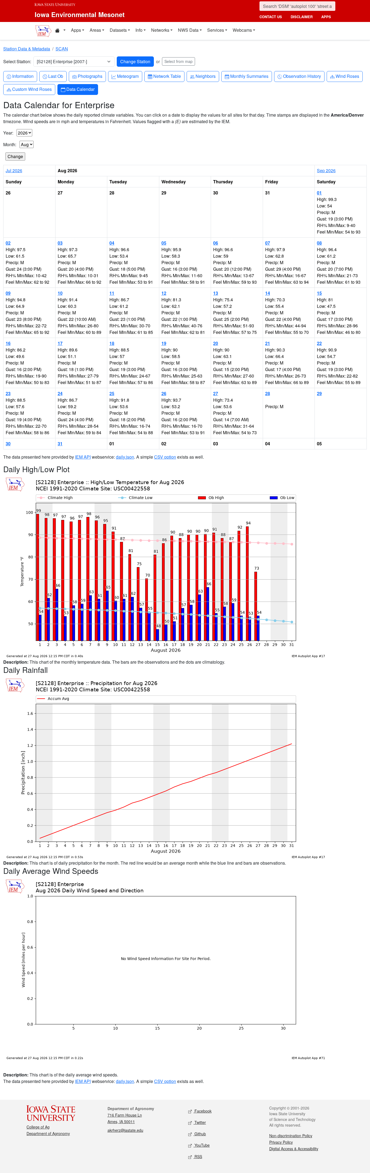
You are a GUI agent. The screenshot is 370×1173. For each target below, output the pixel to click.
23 (8, 393)
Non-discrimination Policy (290, 1135)
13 (215, 293)
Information (23, 76)
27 (215, 393)
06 (215, 243)
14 (267, 293)
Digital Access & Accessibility (293, 1148)
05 (163, 243)
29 (319, 393)
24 (60, 393)
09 (8, 293)
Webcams (242, 30)
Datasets (118, 30)
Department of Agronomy (48, 1133)
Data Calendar (80, 89)
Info (138, 30)
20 (215, 343)
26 (163, 393)
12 (163, 293)
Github (199, 1133)
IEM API (83, 457)
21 (267, 343)
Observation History (302, 76)
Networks (160, 30)
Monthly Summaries (249, 76)
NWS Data (188, 30)
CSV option (165, 457)
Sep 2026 (326, 170)
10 (60, 293)
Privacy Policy (281, 1142)
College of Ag (38, 1127)
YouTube (201, 1145)
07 (267, 243)
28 (267, 393)
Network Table (167, 76)
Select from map (178, 61)
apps (326, 16)
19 (163, 343)
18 (111, 343)
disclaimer (302, 16)
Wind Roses (347, 76)
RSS (197, 1156)
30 (8, 443)
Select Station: (17, 61)
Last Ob (55, 76)
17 (60, 343)
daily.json (125, 457)
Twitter (199, 1122)
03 (60, 243)
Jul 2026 (14, 170)
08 (319, 243)
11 (111, 293)
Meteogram (128, 76)
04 (111, 243)
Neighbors (205, 76)
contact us (270, 16)
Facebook (202, 1111)
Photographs (89, 76)
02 (8, 243)
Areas (95, 30)
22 (319, 343)
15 (319, 293)
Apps (76, 30)
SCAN (62, 49)
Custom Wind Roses (32, 89)
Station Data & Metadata (26, 49)
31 (60, 443)
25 (111, 393)
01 (319, 193)
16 (8, 343)
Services (215, 30)
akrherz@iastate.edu (125, 1130)
